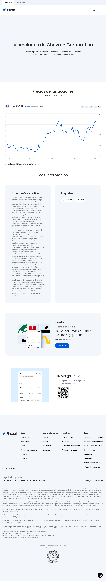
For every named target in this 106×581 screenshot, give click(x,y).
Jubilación (47, 446)
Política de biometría (93, 446)
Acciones (46, 450)
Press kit (24, 454)
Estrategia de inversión (71, 446)
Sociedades (47, 454)
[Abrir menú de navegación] (102, 10)
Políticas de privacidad (93, 441)
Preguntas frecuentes (30, 450)
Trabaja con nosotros (70, 450)
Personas (65, 441)
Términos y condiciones (94, 437)
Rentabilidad (26, 441)
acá (58, 383)
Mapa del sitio (26, 458)
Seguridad (88, 458)
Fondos (45, 441)
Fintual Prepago (90, 454)
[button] (94, 10)
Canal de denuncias (92, 463)
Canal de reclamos (92, 467)
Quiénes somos (68, 437)
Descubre (25, 437)
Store (23, 446)
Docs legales (89, 450)
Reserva (46, 437)
